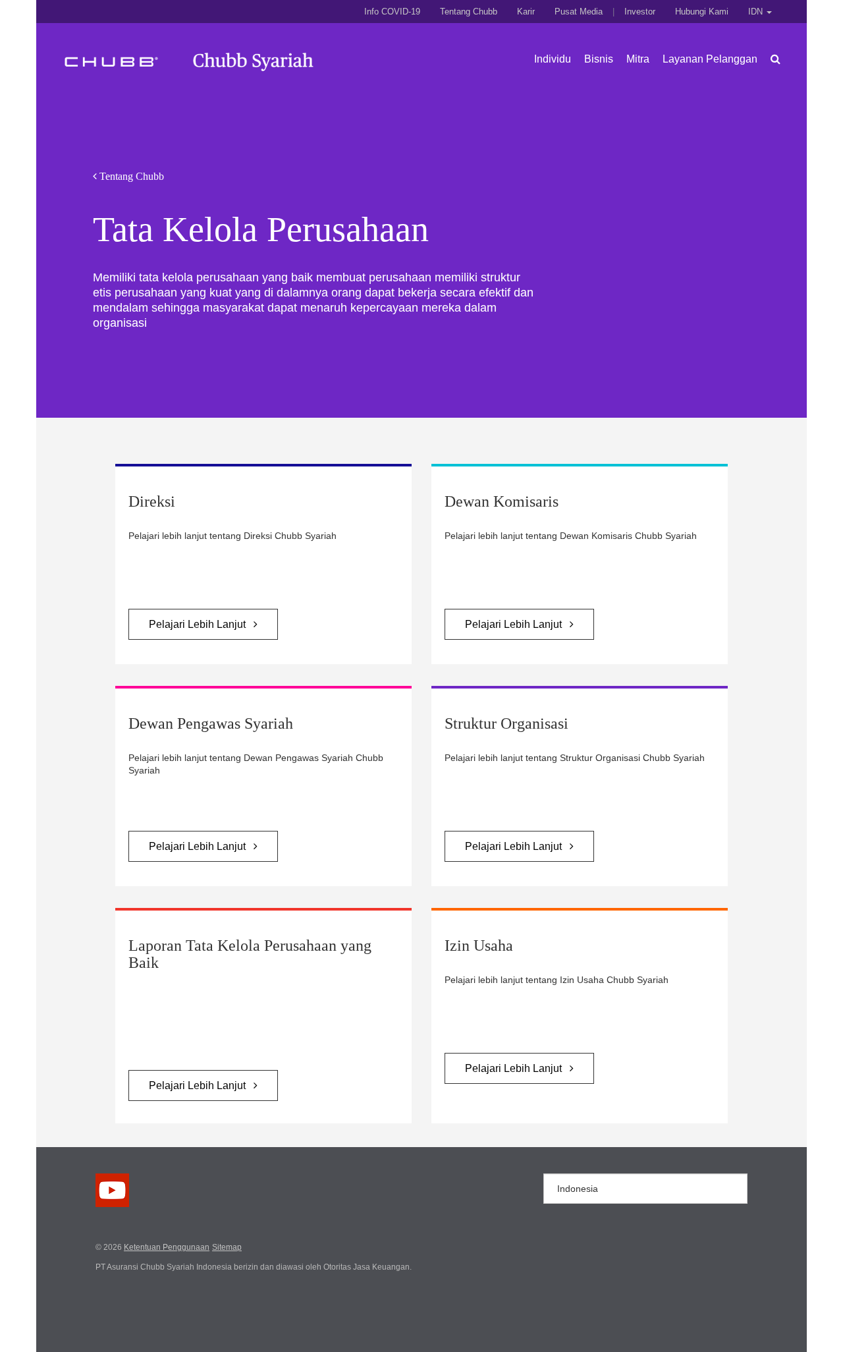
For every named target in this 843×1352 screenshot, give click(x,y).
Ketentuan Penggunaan (166, 1247)
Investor (639, 11)
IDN (756, 11)
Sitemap (227, 1247)
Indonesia (577, 1188)
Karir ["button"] (526, 11)
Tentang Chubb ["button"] (468, 11)
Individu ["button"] (552, 59)
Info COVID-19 (392, 11)
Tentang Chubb (130, 176)
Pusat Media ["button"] (579, 11)
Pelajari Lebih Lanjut (201, 624)
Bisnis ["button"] (598, 59)
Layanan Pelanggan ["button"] (710, 59)
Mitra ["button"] (637, 59)
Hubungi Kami (701, 11)
